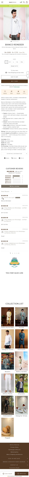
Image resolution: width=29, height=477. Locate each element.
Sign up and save (14, 458)
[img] (4, 195)
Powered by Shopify (14, 467)
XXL (22, 62)
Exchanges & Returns (14, 449)
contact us (14, 465)
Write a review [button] (14, 186)
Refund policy (14, 452)
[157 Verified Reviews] (14, 268)
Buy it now (14, 81)
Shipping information (14, 153)
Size (14, 59)
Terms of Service (14, 444)
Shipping (11, 54)
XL (17, 62)
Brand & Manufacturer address (14, 461)
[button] (14, 70)
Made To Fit (14, 66)
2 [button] (12, 253)
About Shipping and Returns (14, 454)
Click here (16, 86)
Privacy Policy (14, 447)
